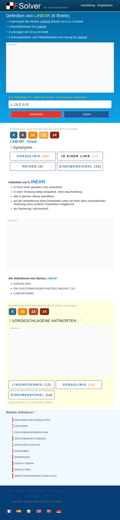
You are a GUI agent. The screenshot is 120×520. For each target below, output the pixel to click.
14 (54, 135)
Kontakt (61, 490)
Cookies (20, 490)
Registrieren (105, 5)
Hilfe (50, 490)
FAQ (47, 496)
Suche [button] (87, 114)
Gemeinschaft (36, 490)
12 (44, 135)
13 (33, 311)
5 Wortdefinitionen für (27, 26)
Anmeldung (88, 5)
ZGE (9, 490)
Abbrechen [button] (36, 114)
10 (33, 135)
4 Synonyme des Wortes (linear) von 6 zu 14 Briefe (46, 21)
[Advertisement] (60, 68)
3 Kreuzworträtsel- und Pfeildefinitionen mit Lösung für (48, 37)
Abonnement (33, 496)
